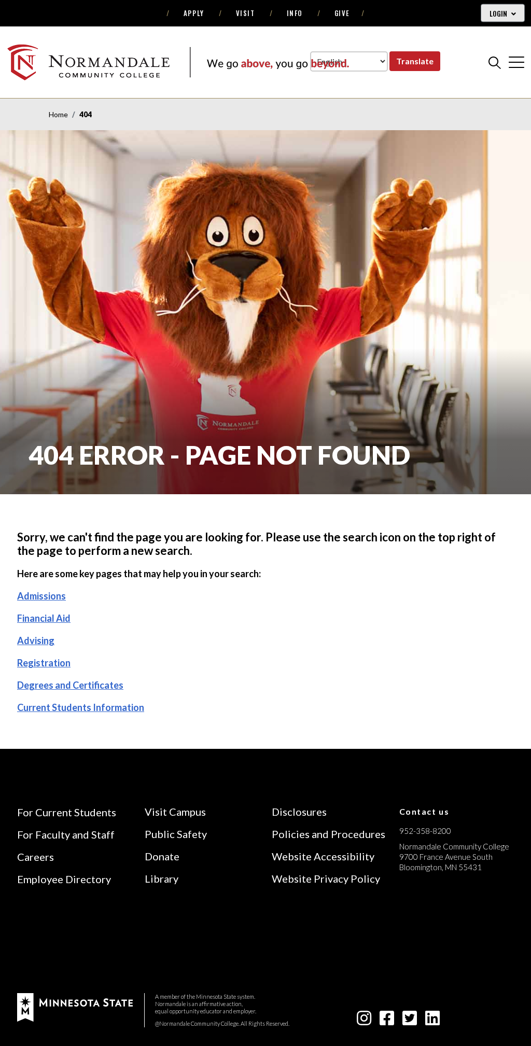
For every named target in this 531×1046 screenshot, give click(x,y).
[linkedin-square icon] (432, 1021)
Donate (162, 856)
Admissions (41, 596)
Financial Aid (44, 618)
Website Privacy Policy (326, 878)
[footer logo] (75, 1006)
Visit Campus (175, 811)
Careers (35, 856)
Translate (415, 61)
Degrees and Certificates (70, 685)
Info (295, 13)
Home (58, 114)
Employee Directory (64, 879)
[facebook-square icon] (387, 1021)
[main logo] (178, 62)
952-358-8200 (425, 830)
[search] (494, 62)
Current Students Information (80, 707)
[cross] (516, 62)
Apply (194, 13)
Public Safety (176, 834)
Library (161, 878)
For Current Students (66, 812)
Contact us (424, 811)
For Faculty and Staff (66, 834)
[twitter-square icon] (409, 1021)
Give (342, 13)
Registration (44, 662)
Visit (245, 13)
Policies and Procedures (328, 834)
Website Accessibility (323, 856)
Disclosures (299, 811)
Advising (35, 640)
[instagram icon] (364, 1021)
